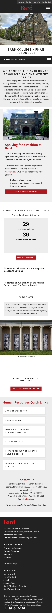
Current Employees (12, 551)
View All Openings (26, 257)
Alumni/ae (37, 2)
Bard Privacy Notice (12, 589)
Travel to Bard (10, 577)
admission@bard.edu (28, 537)
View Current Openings (26, 192)
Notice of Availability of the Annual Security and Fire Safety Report (24, 283)
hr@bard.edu (10, 171)
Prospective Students (13, 548)
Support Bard (9, 583)
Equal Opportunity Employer (26, 388)
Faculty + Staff (46, 2)
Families (28, 2)
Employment (9, 574)
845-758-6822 (16, 534)
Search (6, 580)
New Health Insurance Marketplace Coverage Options (24, 269)
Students (21, 2)
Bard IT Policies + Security (15, 586)
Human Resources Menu (15, 59)
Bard (26, 8)
